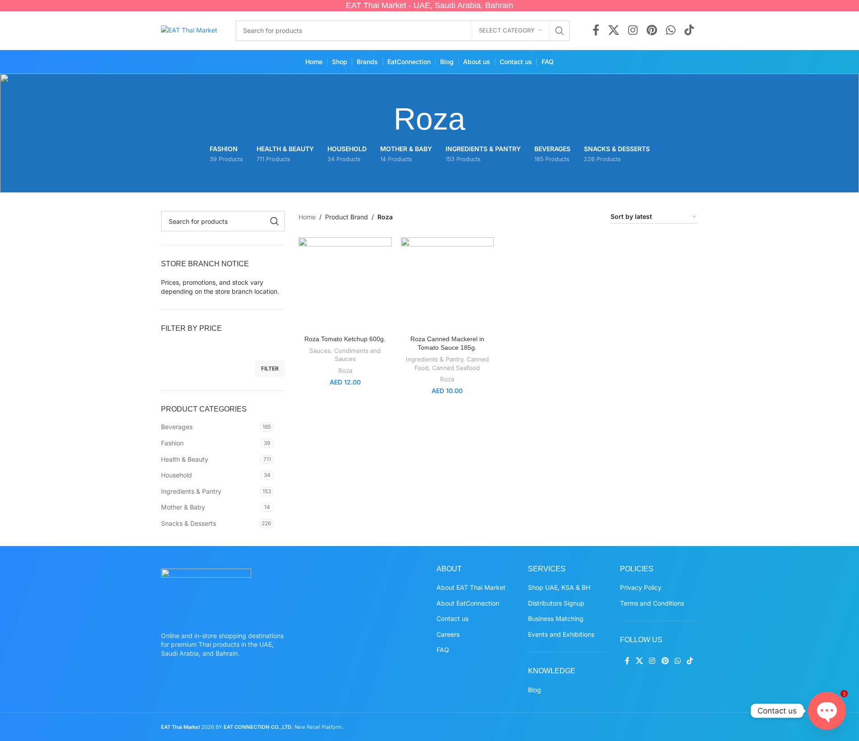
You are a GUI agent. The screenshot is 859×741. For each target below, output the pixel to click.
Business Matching (555, 618)
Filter (270, 368)
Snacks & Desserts (188, 523)
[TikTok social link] (689, 30)
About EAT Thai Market (470, 587)
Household (176, 475)
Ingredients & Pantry (191, 491)
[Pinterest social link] (651, 30)
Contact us (452, 618)
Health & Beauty (184, 459)
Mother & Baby (183, 507)
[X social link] (614, 30)
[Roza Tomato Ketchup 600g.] (345, 284)
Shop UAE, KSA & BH (559, 587)
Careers (447, 634)
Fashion (172, 443)
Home (307, 217)
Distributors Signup (556, 603)
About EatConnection (467, 603)
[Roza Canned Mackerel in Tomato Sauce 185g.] (447, 284)
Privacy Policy (640, 587)
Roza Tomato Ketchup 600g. (345, 339)
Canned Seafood (456, 367)
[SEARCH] (559, 30)
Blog (534, 690)
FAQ (442, 649)
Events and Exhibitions (561, 634)
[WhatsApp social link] (670, 30)
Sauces (320, 350)
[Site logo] (189, 29)
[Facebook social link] (596, 30)
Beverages (177, 427)
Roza (345, 370)
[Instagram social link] (633, 30)
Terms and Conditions (652, 603)
